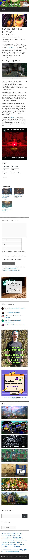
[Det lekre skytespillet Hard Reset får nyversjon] (7, 191)
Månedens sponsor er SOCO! (9, 397)
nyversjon (18, 542)
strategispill (22, 549)
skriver (14, 94)
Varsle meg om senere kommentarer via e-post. (15, 256)
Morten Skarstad (8, 320)
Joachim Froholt (18, 37)
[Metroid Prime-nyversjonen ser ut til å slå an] (7, 204)
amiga (20, 533)
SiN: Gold (11, 47)
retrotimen (10, 547)
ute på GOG (14, 117)
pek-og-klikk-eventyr (7, 544)
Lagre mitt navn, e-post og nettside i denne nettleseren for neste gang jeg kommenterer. (14, 251)
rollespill (17, 547)
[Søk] (24, 516)
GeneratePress (24, 556)
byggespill (14, 535)
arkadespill (4, 535)
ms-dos (3, 542)
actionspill (14, 533)
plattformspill (19, 544)
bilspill (9, 535)
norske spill (12, 542)
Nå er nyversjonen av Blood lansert (18, 195)
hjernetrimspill (19, 540)
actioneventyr (7, 533)
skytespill (11, 549)
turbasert (7, 551)
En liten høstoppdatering (14, 312)
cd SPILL (18, 535)
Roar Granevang (8, 324)
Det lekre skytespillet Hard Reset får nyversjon (7, 196)
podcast (4, 547)
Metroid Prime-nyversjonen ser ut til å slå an (7, 209)
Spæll (15, 549)
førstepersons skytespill (8, 540)
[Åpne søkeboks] (27, 9)
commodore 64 (6, 538)
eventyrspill (17, 537)
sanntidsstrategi (4, 549)
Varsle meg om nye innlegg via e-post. (12, 259)
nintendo (7, 542)
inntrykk (25, 540)
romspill (22, 547)
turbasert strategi (14, 551)
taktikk (2, 551)
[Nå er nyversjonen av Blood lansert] (19, 191)
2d (2, 533)
